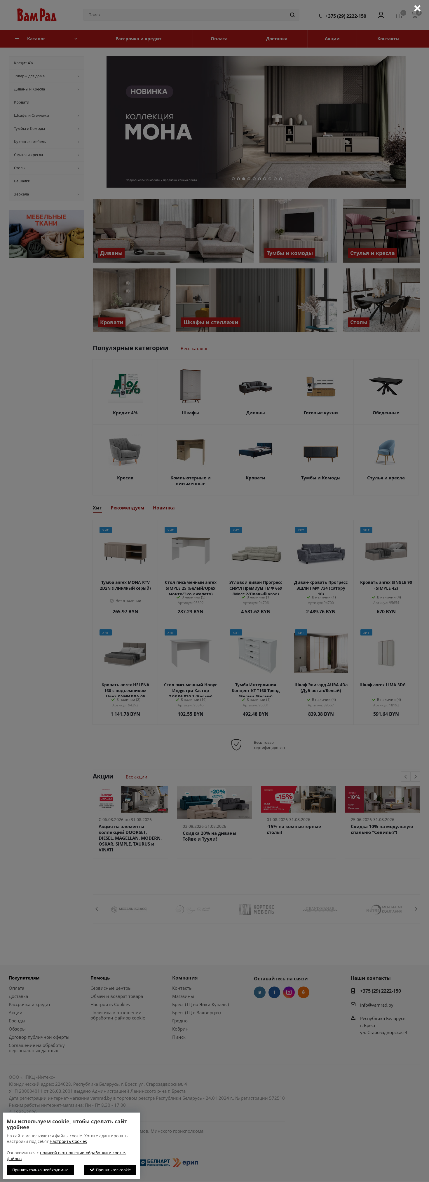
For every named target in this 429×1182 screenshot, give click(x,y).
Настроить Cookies (68, 1141)
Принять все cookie (112, 1169)
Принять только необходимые (40, 1169)
